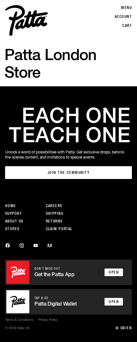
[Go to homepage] (26, 20)
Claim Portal (59, 229)
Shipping (55, 213)
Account (123, 16)
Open (114, 272)
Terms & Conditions (19, 320)
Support (13, 213)
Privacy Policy (47, 320)
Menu (126, 7)
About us (14, 221)
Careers (54, 206)
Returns (54, 221)
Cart (127, 25)
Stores (12, 229)
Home (10, 206)
